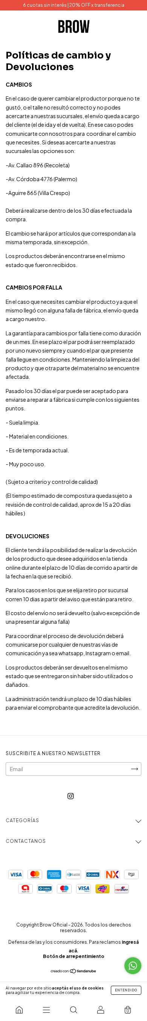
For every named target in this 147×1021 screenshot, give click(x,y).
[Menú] (46, 1009)
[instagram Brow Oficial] (70, 795)
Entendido (126, 990)
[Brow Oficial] (19, 1009)
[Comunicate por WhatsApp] (132, 965)
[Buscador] (73, 1009)
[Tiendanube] (73, 971)
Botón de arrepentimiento (73, 956)
